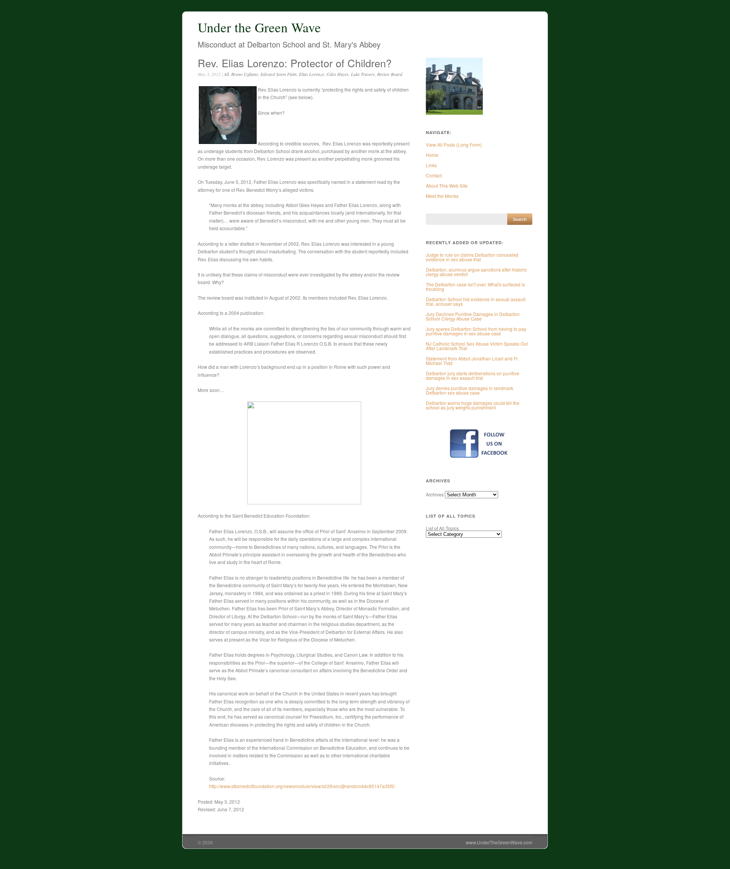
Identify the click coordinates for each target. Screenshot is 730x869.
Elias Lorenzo (311, 74)
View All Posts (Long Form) (454, 144)
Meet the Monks (442, 196)
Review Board (389, 74)
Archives (435, 494)
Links (431, 165)
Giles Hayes (338, 74)
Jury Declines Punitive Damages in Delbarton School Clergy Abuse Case (473, 316)
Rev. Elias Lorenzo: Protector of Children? (295, 62)
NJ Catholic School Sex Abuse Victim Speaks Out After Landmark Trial (477, 345)
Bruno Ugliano (244, 74)
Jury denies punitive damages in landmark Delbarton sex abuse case (469, 390)
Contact (434, 175)
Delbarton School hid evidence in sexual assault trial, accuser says (475, 301)
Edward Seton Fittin (278, 74)
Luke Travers (363, 74)
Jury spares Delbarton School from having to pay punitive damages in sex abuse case (476, 331)
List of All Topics (442, 528)
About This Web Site (447, 185)
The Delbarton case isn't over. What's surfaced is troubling (475, 286)
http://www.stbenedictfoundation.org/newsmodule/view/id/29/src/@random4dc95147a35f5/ (302, 786)
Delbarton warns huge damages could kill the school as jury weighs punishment (472, 405)
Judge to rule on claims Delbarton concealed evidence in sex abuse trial (472, 256)
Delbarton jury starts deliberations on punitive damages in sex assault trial (472, 375)
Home (432, 155)
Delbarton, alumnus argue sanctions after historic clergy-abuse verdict (476, 271)
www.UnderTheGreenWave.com (499, 842)
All (226, 74)
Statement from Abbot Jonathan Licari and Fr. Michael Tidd (472, 360)
